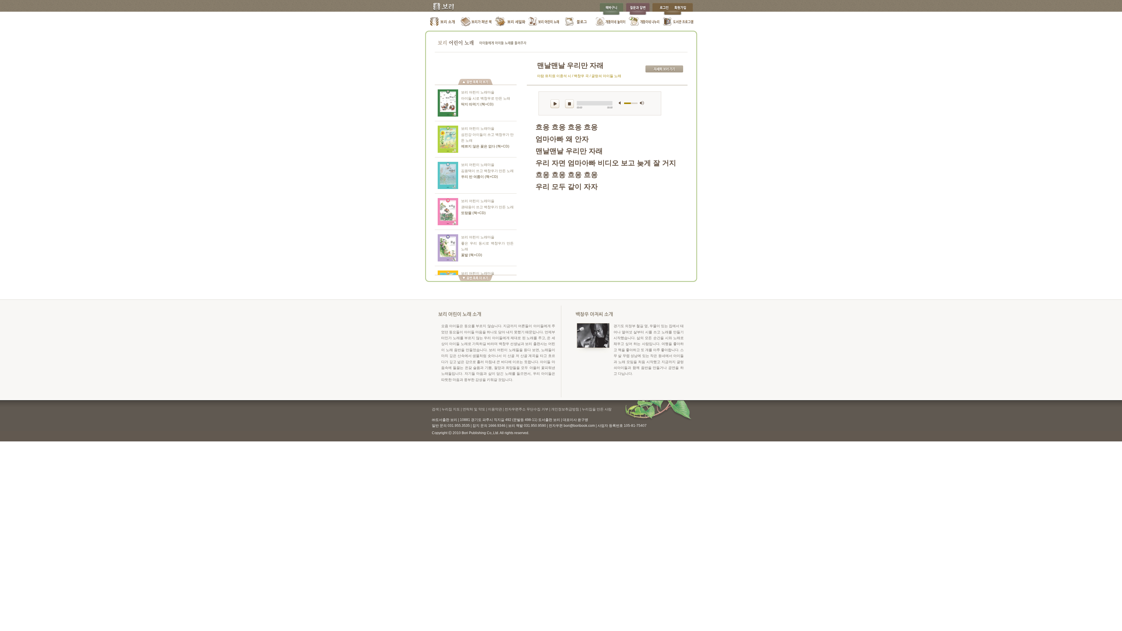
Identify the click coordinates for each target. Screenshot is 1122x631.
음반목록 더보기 (475, 82)
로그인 (662, 9)
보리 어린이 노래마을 (477, 92)
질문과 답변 (638, 9)
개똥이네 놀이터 (611, 22)
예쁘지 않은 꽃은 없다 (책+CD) (485, 146)
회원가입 (683, 9)
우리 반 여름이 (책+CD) (479, 177)
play (554, 103)
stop (569, 103)
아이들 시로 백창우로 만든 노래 (485, 98)
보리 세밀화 (510, 22)
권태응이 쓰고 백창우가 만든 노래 (487, 207)
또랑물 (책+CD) (473, 213)
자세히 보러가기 (664, 68)
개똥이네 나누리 (644, 22)
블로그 (577, 22)
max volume (642, 103)
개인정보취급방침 (565, 409)
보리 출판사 (441, 7)
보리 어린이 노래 (543, 22)
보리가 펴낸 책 (476, 22)
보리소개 (443, 22)
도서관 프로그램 (678, 22)
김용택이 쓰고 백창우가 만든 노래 (487, 171)
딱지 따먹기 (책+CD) (477, 104)
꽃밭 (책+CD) (471, 255)
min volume (621, 103)
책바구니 (611, 9)
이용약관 (495, 409)
